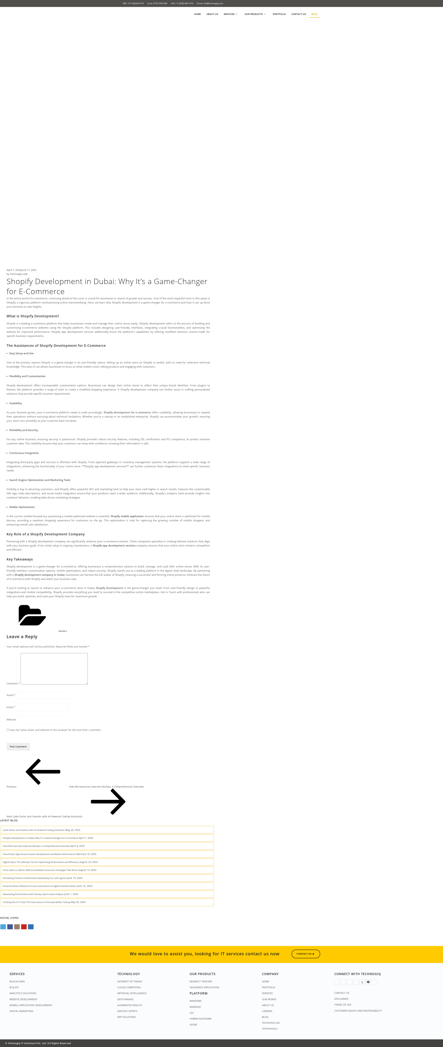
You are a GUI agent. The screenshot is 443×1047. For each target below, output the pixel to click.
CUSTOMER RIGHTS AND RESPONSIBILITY (358, 1010)
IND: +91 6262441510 (133, 3)
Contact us (298, 14)
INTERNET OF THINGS (129, 981)
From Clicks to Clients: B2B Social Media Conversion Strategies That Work (40, 870)
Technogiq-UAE (19, 274)
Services (229, 14)
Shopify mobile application (127, 516)
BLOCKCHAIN (17, 981)
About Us (212, 14)
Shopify (62, 631)
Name (11, 695)
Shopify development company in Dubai (40, 574)
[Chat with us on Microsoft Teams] (368, 982)
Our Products (254, 14)
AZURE (193, 1024)
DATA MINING (125, 999)
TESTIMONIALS (270, 1028)
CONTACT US (341, 992)
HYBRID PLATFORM (200, 1018)
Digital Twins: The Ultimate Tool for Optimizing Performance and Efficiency (41, 862)
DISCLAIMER (341, 998)
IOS (192, 1012)
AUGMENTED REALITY (129, 1005)
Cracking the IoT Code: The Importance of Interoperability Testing (36, 902)
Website (11, 719)
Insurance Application (204, 987)
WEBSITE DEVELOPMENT (24, 999)
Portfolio (279, 14)
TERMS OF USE (342, 1004)
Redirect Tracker (201, 981)
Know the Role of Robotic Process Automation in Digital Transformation (39, 886)
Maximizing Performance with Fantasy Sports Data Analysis (33, 894)
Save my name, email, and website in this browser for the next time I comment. (55, 730)
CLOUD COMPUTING (129, 987)
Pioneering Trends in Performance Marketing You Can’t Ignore (34, 878)
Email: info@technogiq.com (210, 3)
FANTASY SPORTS (127, 1011)
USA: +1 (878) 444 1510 (182, 3)
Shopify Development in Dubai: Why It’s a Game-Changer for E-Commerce (40, 838)
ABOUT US (268, 1005)
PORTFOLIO (268, 987)
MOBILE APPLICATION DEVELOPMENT (31, 1005)
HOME (265, 981)
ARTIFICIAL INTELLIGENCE (132, 993)
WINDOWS (196, 1000)
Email (11, 707)
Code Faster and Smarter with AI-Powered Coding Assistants (34, 830)
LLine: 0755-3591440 (157, 3)
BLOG (265, 1017)
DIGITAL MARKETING (21, 1011)
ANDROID (195, 1007)
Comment (13, 683)
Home (197, 14)
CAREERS (267, 1011)
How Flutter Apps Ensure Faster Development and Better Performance (39, 854)
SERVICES (267, 993)
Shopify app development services (114, 545)
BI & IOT (14, 987)
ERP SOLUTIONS (126, 1017)
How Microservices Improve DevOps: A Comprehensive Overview (36, 846)
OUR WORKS (269, 999)
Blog (314, 14)
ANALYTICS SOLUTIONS (23, 993)
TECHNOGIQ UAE (271, 1022)
